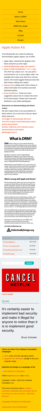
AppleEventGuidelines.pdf (13, 250)
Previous (3, 281)
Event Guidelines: (11, 93)
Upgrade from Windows (13, 359)
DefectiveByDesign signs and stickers (19, 66)
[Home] (20, 4)
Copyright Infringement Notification (16, 402)
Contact (20, 35)
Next (37, 281)
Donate (20, 40)
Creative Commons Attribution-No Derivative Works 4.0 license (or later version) (19, 391)
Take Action (20, 21)
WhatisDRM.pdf (10, 242)
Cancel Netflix (7, 294)
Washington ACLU (9, 132)
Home (20, 12)
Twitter (26, 376)
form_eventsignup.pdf (12, 246)
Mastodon (16, 376)
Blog (20, 31)
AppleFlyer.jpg (9, 254)
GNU (6, 356)
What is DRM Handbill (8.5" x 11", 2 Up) (20, 69)
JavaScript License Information (14, 407)
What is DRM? (20, 17)
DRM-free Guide (20, 26)
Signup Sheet (9, 85)
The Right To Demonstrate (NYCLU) (16, 119)
